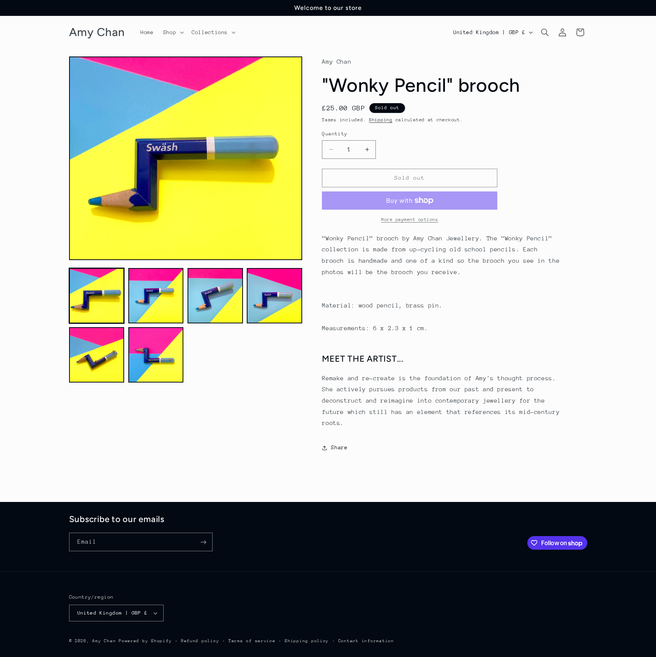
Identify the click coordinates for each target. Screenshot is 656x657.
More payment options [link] (409, 219)
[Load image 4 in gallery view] (274, 295)
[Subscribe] (203, 542)
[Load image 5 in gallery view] (97, 355)
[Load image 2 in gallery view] (156, 295)
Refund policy (200, 640)
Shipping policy (307, 640)
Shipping (381, 119)
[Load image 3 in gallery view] (215, 295)
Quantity (334, 133)
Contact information (366, 640)
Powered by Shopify (145, 640)
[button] (172, 32)
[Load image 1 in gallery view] (97, 295)
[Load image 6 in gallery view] (156, 355)
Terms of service (252, 640)
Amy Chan (104, 640)
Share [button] (339, 447)
